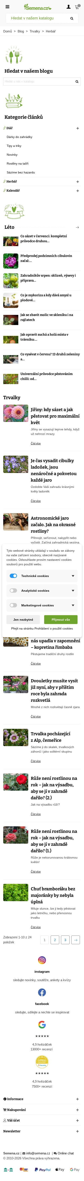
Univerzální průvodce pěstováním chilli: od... (46, 376)
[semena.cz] (38, 6)
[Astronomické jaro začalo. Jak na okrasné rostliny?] (15, 521)
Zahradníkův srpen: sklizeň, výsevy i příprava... (48, 278)
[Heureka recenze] (42, 1061)
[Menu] (7, 6)
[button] (70, 227)
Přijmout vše (61, 619)
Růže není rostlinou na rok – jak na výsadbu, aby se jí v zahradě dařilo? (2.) (54, 788)
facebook (42, 1004)
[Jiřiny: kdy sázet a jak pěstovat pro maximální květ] (15, 413)
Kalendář (13, 190)
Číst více (36, 443)
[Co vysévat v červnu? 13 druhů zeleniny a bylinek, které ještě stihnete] (10, 359)
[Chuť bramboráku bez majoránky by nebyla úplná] (15, 892)
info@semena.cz (38, 1153)
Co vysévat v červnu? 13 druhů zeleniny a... (50, 356)
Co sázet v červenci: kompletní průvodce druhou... (43, 238)
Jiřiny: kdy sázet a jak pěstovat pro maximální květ (55, 416)
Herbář (11, 181)
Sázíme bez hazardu (21, 172)
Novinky (12, 154)
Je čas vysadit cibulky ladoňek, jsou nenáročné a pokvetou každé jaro (54, 470)
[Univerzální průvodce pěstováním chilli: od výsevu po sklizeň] (10, 379)
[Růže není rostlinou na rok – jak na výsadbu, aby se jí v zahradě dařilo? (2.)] (15, 782)
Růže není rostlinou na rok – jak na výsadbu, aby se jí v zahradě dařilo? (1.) (54, 841)
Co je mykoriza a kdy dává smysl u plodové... (45, 297)
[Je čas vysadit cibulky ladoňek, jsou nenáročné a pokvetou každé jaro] (15, 464)
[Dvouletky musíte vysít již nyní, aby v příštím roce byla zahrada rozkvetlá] (15, 684)
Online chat (66, 1153)
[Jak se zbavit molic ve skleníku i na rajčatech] (10, 320)
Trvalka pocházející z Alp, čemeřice (50, 737)
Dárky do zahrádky (19, 137)
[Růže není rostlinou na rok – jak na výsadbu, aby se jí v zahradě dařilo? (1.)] (15, 834)
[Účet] (68, 6)
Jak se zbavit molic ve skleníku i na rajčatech (46, 317)
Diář (9, 128)
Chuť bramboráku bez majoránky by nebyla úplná (53, 895)
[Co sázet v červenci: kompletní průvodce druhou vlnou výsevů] (10, 241)
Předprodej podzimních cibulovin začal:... (46, 258)
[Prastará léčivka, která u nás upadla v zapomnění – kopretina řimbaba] (15, 637)
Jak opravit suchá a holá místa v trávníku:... (44, 337)
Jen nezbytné (23, 619)
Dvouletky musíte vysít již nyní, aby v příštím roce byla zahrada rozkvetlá (54, 690)
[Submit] (71, 18)
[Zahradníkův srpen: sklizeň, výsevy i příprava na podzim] (10, 280)
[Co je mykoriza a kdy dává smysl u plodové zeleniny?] (10, 300)
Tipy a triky (14, 145)
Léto (9, 227)
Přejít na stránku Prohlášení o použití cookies (42, 628)
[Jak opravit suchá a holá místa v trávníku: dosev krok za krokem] (10, 339)
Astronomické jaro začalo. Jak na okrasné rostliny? (53, 525)
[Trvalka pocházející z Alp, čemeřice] (15, 737)
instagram (42, 971)
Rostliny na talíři (17, 163)
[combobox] (36, 18)
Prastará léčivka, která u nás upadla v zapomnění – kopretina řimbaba (55, 641)
